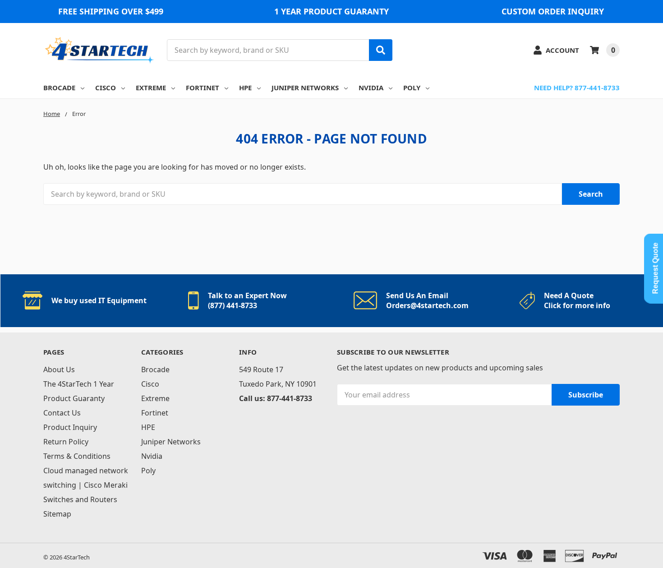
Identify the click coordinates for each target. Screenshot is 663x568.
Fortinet (202, 87)
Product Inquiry (70, 427)
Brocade (59, 87)
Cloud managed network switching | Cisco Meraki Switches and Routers (85, 485)
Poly (411, 87)
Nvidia (371, 87)
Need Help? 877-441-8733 (577, 87)
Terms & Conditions (76, 456)
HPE (245, 87)
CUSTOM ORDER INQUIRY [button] (553, 11)
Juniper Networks (305, 87)
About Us (59, 369)
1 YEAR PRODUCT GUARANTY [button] (331, 11)
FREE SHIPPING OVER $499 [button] (110, 11)
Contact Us (62, 413)
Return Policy (65, 442)
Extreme (151, 87)
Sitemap (57, 514)
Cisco (105, 87)
